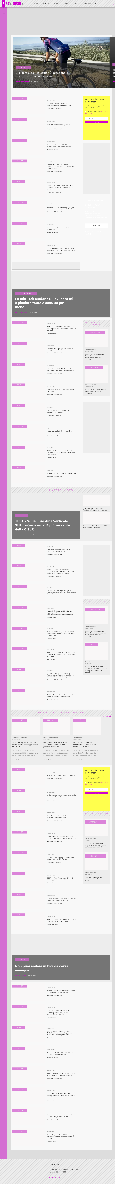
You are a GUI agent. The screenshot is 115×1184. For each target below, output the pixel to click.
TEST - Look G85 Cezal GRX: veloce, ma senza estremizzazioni (60, 1053)
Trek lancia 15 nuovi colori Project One (61, 775)
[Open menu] (3, 13)
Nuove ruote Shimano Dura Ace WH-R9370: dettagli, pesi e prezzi (60, 1116)
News (56, 4)
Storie (65, 4)
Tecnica (45, 4)
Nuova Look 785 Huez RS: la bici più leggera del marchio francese (60, 858)
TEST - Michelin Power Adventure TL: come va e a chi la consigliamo (60, 695)
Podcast (87, 4)
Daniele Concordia (90, 384)
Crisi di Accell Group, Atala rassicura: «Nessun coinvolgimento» (60, 816)
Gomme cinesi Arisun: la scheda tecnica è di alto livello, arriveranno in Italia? (61, 1095)
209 (105, 716)
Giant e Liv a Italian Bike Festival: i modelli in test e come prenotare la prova (60, 187)
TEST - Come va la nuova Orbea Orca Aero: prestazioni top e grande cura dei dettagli (61, 328)
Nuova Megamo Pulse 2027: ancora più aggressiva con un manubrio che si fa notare (61, 1136)
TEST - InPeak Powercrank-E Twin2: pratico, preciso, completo (95, 391)
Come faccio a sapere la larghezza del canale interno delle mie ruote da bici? (95, 845)
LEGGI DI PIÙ (17, 760)
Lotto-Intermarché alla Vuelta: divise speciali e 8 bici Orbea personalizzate (61, 249)
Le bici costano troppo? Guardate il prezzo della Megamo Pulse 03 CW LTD (61, 837)
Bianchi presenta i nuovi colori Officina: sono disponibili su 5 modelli (61, 899)
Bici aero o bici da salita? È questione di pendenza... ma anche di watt (42, 74)
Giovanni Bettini (89, 661)
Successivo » (109, 717)
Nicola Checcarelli (90, 349)
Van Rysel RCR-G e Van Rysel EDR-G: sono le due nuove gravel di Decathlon (61, 208)
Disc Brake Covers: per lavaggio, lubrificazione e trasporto (58, 125)
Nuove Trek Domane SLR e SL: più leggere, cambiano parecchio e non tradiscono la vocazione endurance (60, 612)
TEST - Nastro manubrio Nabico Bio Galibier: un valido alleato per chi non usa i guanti (61, 452)
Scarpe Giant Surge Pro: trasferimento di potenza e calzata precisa (61, 991)
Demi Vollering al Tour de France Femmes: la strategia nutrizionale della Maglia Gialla (61, 592)
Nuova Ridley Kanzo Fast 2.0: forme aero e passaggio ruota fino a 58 (60, 104)
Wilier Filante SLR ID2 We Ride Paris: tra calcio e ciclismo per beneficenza (60, 369)
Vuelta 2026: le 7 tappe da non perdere (61, 473)
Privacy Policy (54, 1177)
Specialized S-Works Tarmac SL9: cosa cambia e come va (95, 526)
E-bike (98, 4)
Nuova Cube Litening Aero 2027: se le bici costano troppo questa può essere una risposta (61, 633)
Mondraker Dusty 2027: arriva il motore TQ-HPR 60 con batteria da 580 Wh (61, 1074)
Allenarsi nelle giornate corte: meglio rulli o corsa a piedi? (95, 879)
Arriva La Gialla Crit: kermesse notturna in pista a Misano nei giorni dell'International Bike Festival (60, 571)
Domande (93, 821)
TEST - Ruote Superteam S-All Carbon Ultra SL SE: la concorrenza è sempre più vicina (61, 654)
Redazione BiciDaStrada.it (19, 737)
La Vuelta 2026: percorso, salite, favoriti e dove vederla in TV (59, 550)
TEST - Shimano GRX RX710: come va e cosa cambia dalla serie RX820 (61, 920)
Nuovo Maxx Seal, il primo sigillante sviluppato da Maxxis (60, 349)
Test (36, 4)
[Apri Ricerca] (113, 4)
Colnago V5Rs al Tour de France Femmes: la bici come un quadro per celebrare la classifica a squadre (60, 675)
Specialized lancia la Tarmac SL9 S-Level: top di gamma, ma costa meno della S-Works (61, 166)
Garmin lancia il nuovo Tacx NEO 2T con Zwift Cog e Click (60, 411)
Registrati (96, 226)
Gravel (76, 4)
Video (96, 368)
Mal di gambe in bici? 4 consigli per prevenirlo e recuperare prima (60, 432)
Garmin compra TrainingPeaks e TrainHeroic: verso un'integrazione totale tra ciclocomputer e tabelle (59, 1033)
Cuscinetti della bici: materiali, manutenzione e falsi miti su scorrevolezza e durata (58, 1012)
